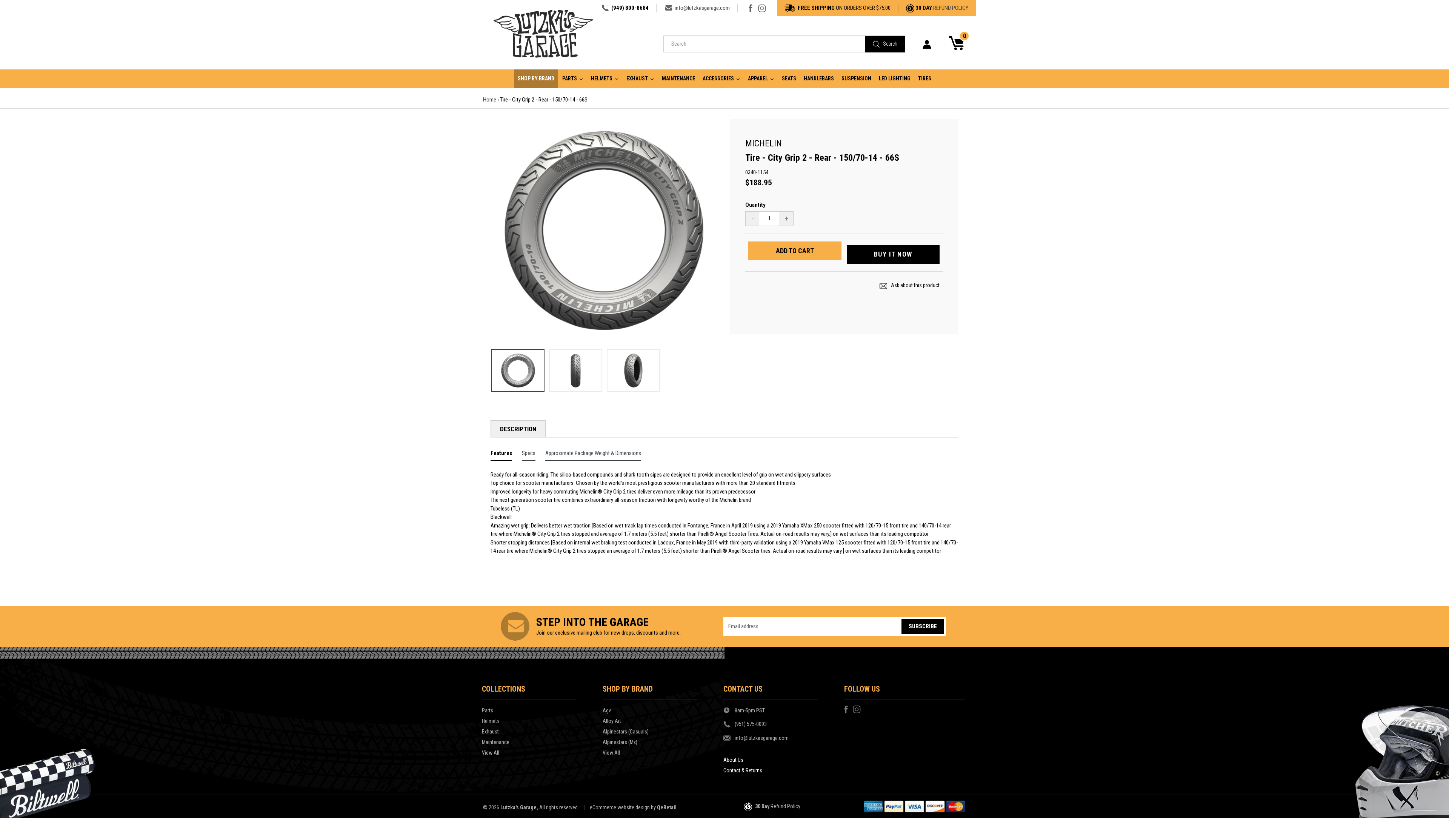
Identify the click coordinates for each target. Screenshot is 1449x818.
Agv (607, 710)
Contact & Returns (742, 770)
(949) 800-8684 (630, 8)
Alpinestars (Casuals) (626, 732)
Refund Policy (950, 8)
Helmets (491, 721)
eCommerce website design (620, 807)
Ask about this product (915, 285)
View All (490, 753)
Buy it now (893, 254)
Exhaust (490, 732)
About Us (733, 760)
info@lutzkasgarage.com (702, 8)
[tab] (501, 455)
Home (489, 99)
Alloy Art (612, 721)
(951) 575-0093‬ (751, 724)
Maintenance (495, 742)
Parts (487, 710)
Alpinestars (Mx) (620, 742)
